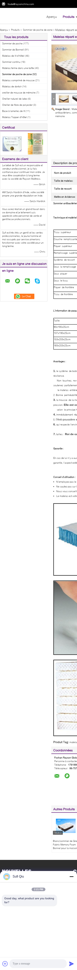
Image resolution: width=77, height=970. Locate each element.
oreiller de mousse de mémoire (19, 92)
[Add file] (5, 963)
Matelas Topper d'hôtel (14, 117)
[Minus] (71, 876)
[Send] (71, 963)
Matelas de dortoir (12, 86)
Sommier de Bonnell (13, 49)
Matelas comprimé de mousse (18, 80)
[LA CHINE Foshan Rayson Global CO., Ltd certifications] (12, 143)
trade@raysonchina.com (21, 4)
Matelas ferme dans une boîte (18, 68)
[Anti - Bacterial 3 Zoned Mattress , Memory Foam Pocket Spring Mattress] (64, 98)
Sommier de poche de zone (38, 29)
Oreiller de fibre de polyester (17, 104)
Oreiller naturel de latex (14, 98)
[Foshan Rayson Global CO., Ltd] (21, 15)
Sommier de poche (12, 43)
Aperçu (51, 16)
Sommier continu (11, 61)
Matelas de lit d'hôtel (13, 55)
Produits (68, 16)
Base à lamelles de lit (13, 111)
